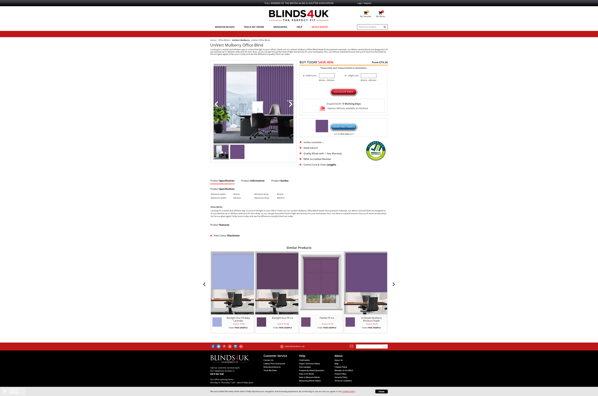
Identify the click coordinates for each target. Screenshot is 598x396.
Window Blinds (225, 26)
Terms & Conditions (343, 380)
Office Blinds (224, 40)
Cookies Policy (341, 367)
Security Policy (341, 377)
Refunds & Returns (272, 367)
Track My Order (254, 26)
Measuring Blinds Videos (310, 380)
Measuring (280, 26)
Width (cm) (311, 75)
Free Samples (305, 367)
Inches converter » (313, 142)
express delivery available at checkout (347, 108)
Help (299, 26)
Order (238, 327)
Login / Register (364, 3)
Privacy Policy (340, 374)
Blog (336, 363)
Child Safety (304, 360)
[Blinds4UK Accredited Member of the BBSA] (376, 150)
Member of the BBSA (344, 370)
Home (213, 40)
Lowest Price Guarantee (274, 363)
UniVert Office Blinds (260, 40)
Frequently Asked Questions (311, 370)
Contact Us (268, 360)
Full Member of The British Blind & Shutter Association (299, 3)
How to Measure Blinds (309, 377)
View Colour (227, 235)
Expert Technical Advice (309, 363)
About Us (339, 360)
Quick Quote (320, 26)
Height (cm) (353, 75)
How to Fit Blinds (306, 374)
